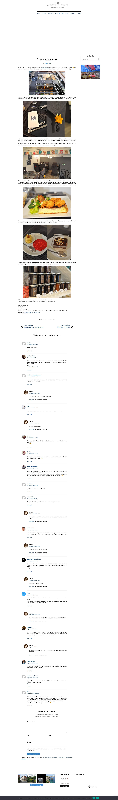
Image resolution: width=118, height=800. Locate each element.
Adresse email (64, 779)
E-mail (50, 735)
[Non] (116, 798)
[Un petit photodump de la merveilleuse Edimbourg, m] (31, 778)
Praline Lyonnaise (45, 67)
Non (97, 797)
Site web (29, 742)
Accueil (39, 13)
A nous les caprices (28, 314)
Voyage (56, 13)
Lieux (62, 13)
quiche (45, 319)
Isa (27, 683)
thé (53, 319)
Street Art (50, 13)
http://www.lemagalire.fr (32, 366)
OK (93, 797)
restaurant (50, 319)
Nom (28, 735)
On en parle (72, 13)
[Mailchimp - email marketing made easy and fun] (92, 787)
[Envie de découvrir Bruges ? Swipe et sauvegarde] (22, 778)
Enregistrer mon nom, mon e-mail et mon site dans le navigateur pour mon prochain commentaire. (47, 749)
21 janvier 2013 (48, 63)
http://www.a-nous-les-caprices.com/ (31, 312)
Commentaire (31, 722)
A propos (79, 13)
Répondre (29, 351)
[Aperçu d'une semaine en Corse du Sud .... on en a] (41, 778)
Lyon (42, 319)
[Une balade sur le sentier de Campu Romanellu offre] (50, 778)
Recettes (44, 13)
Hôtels (66, 13)
